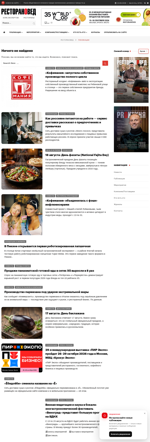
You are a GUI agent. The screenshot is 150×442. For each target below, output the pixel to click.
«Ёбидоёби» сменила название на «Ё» (30, 383)
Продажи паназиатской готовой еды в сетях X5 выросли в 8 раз (49, 270)
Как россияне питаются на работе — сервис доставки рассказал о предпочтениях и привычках (76, 122)
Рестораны (29, 18)
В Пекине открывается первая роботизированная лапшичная (47, 246)
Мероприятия (33, 32)
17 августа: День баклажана (64, 313)
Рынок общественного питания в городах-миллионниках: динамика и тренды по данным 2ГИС (59, 2)
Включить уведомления (120, 434)
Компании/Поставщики (56, 32)
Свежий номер (121, 51)
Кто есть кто (79, 32)
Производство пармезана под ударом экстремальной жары (46, 292)
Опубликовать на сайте (115, 32)
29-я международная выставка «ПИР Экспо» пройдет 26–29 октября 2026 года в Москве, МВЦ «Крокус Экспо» (76, 354)
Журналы (95, 32)
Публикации (15, 32)
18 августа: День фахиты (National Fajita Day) (77, 155)
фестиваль (53, 436)
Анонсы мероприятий (57, 432)
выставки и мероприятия (82, 432)
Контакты (118, 210)
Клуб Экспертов (11, 18)
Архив (143, 51)
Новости (118, 171)
